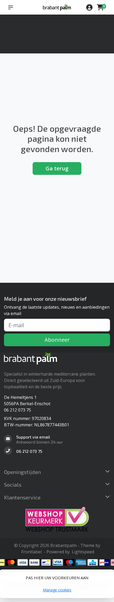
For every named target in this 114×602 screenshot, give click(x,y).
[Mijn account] (89, 8)
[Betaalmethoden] (11, 562)
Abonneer (57, 339)
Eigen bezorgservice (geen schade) (44, 26)
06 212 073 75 (17, 410)
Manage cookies (57, 589)
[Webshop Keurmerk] (57, 519)
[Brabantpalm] (57, 7)
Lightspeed (83, 552)
